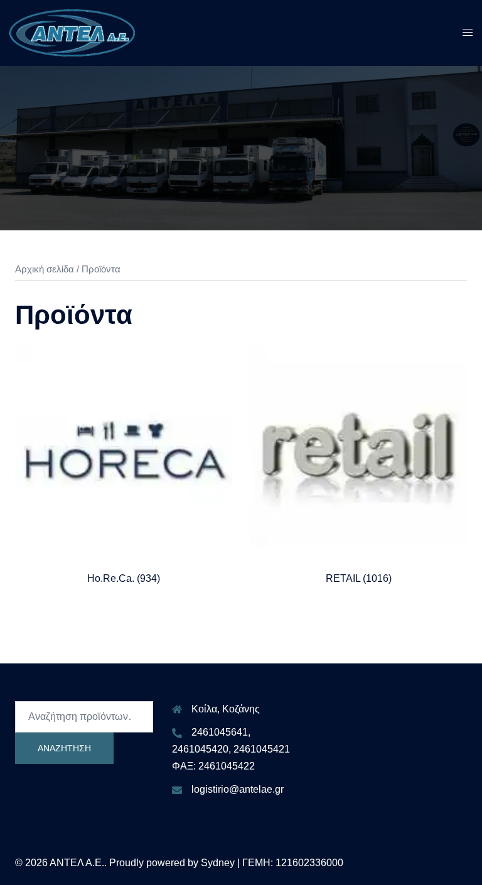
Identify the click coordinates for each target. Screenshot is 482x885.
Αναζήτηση (64, 748)
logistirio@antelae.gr (237, 789)
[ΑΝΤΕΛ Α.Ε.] (72, 32)
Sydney (218, 862)
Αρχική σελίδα (44, 269)
